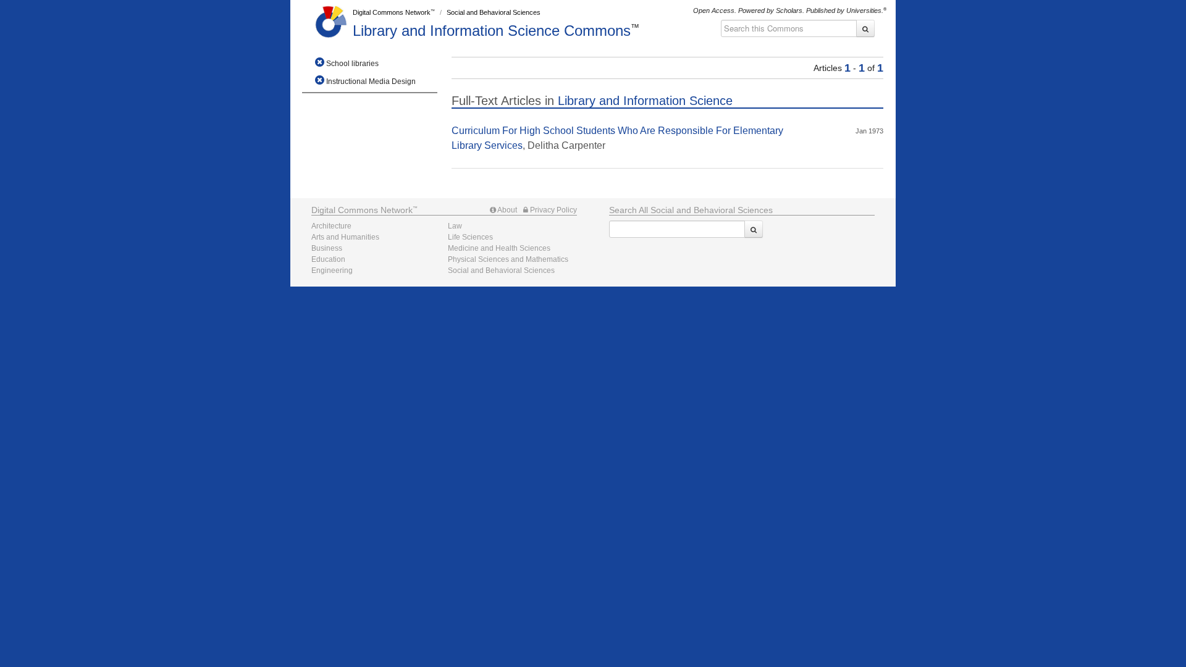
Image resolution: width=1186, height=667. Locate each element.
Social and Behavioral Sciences (493, 12)
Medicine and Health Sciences (499, 248)
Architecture (331, 226)
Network (362, 210)
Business (326, 248)
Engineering (332, 270)
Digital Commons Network (392, 12)
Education (328, 259)
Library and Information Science (492, 30)
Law (455, 226)
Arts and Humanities (345, 237)
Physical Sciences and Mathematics (508, 259)
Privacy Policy (552, 210)
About (506, 210)
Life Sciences (470, 237)
